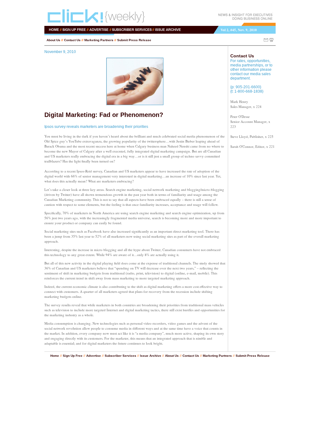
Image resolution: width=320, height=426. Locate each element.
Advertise (93, 355)
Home (54, 355)
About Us (53, 40)
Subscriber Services (120, 355)
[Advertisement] (249, 247)
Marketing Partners (98, 40)
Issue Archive (150, 355)
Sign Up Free (72, 355)
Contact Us (72, 40)
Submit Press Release (134, 40)
